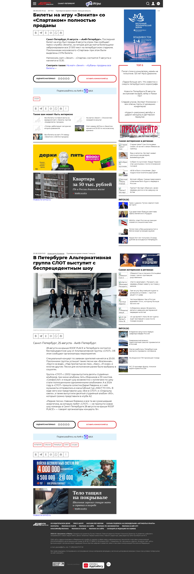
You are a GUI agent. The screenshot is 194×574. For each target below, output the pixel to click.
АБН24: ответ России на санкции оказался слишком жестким (143, 221)
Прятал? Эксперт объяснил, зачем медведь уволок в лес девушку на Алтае (144, 190)
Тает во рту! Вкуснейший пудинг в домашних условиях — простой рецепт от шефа (144, 293)
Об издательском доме (60, 523)
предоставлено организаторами (46, 330)
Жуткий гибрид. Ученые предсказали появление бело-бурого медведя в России (145, 181)
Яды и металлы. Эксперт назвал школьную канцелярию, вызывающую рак (143, 155)
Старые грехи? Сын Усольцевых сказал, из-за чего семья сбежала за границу (145, 146)
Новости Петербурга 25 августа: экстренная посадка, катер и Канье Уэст (140, 93)
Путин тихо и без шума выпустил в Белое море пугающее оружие (143, 230)
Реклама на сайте (86, 526)
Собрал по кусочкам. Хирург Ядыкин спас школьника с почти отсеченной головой (145, 164)
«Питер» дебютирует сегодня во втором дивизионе (57, 127)
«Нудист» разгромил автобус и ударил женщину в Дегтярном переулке (140, 114)
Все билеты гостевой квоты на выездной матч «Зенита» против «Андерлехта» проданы (57, 120)
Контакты (55, 526)
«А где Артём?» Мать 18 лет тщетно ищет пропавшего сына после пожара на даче (144, 319)
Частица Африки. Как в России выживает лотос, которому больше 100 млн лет (144, 301)
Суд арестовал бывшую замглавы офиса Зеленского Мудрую (143, 212)
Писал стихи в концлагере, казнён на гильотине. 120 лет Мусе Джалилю (140, 72)
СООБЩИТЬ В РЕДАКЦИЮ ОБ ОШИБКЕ (121, 529)
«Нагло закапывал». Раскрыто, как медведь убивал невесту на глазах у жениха (145, 284)
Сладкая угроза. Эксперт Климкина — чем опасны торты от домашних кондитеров (139, 104)
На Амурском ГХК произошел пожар (144, 358)
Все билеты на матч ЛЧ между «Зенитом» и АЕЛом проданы (56, 136)
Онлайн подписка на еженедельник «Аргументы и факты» (130, 523)
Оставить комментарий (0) (97, 78)
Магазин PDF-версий (94, 523)
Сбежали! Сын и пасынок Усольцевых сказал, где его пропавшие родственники (145, 275)
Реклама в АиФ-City (130, 526)
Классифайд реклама (60, 529)
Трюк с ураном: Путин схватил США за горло (144, 204)
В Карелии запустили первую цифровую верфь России (141, 333)
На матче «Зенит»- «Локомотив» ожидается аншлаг (99, 119)
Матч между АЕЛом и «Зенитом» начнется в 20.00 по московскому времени (100, 128)
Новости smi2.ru (42, 199)
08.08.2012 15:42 (39, 11)
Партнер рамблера (73, 564)
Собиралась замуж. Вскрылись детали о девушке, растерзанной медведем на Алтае (143, 310)
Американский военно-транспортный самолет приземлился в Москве (144, 342)
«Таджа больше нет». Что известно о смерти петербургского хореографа (140, 83)
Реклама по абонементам (108, 526)
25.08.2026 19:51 (39, 253)
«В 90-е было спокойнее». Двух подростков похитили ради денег (144, 172)
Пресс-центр (78, 523)
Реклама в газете (69, 526)
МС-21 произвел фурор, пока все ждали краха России (142, 367)
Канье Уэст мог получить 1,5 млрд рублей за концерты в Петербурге (143, 239)
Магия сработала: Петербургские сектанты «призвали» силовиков (143, 350)
